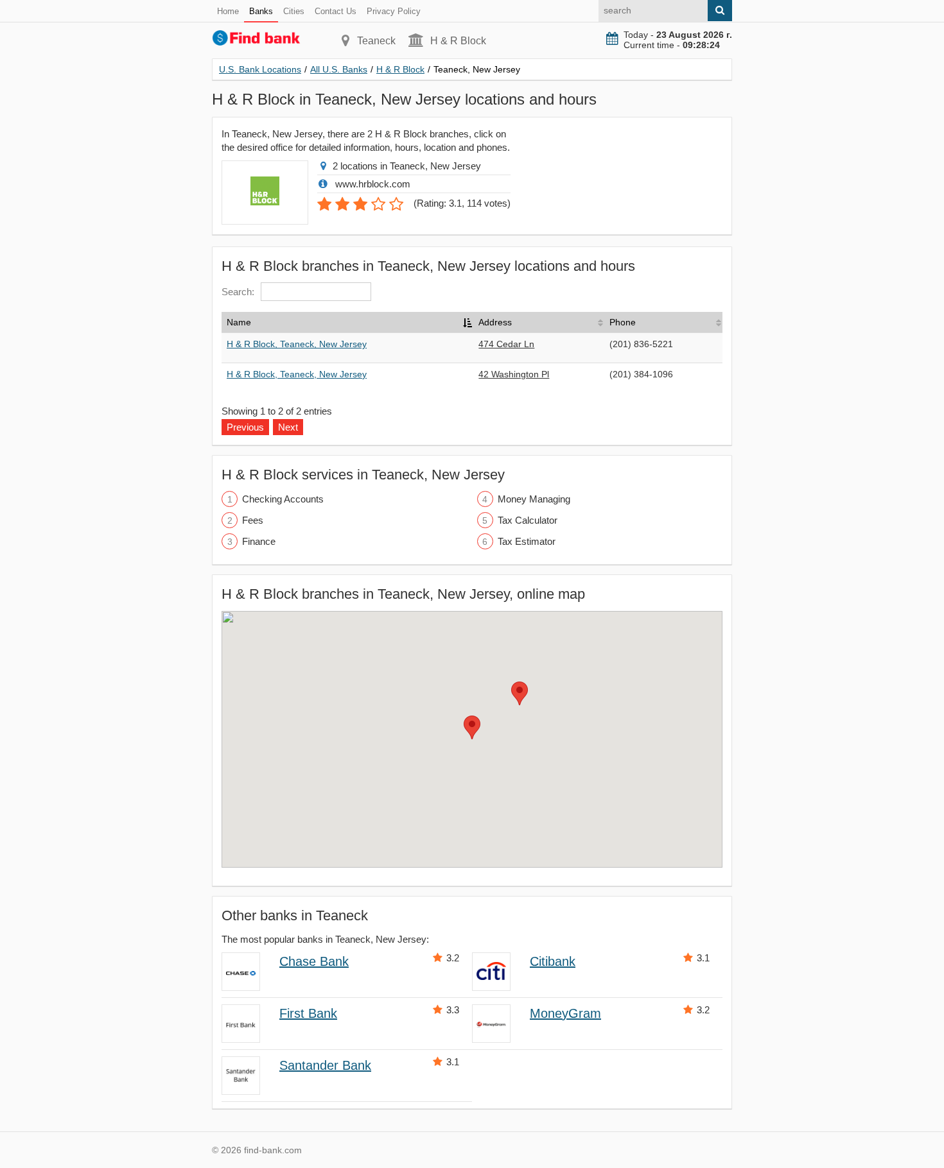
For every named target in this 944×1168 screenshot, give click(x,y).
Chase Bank (314, 961)
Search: (238, 291)
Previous (245, 427)
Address (495, 322)
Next (288, 427)
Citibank (552, 961)
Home (228, 11)
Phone (622, 322)
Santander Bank (325, 1065)
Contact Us (335, 11)
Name (239, 322)
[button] (472, 727)
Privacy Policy (394, 11)
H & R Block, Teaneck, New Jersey (297, 344)
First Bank (308, 1013)
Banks (261, 11)
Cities (293, 11)
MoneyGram (565, 1013)
